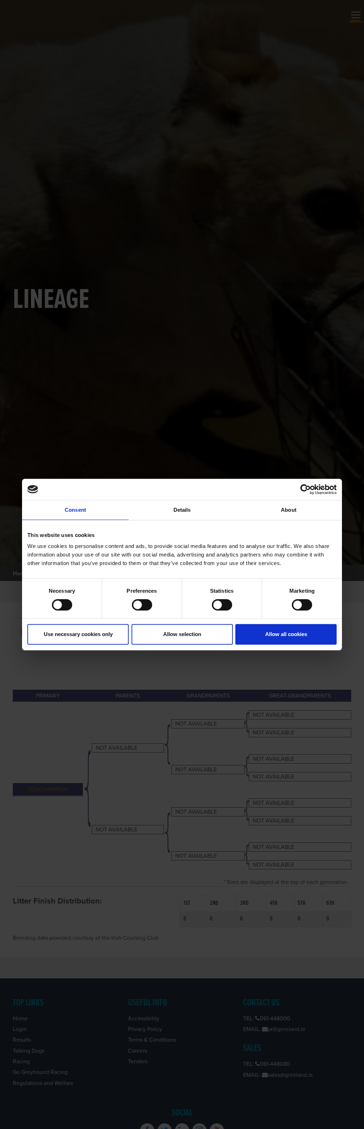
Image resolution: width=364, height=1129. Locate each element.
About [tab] (288, 510)
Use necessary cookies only (78, 634)
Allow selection (182, 634)
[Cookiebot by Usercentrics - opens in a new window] (305, 489)
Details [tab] (182, 510)
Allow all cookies (286, 634)
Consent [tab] (75, 510)
